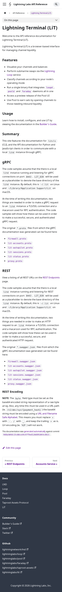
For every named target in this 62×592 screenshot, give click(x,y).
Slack (5, 528)
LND (4, 484)
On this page (11, 20)
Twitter (6, 532)
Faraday (6, 498)
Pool (4, 493)
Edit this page (13, 447)
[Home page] (5, 13)
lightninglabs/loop (12, 554)
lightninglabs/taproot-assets (17, 567)
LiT (3, 507)
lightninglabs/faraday (14, 563)
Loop (5, 489)
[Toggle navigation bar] (4, 4)
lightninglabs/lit (10, 572)
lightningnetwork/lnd (14, 549)
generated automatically (35, 431)
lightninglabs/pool (12, 558)
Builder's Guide (48, 124)
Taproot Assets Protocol (15, 502)
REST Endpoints (51, 277)
